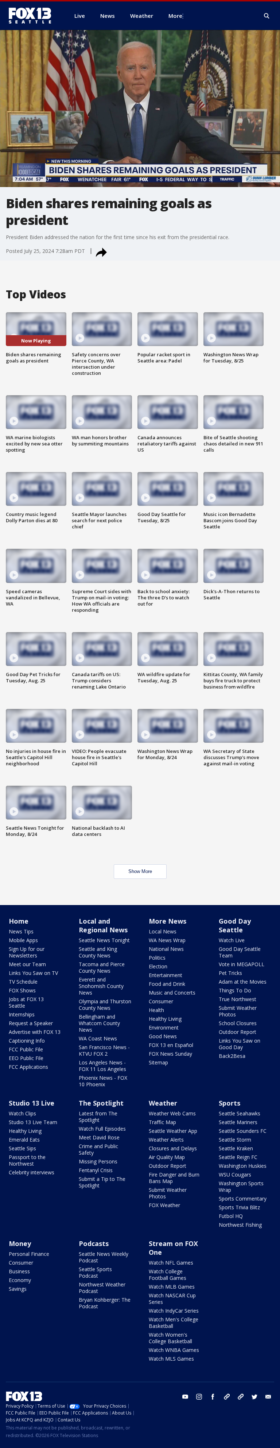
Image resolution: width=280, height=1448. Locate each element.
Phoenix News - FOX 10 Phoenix (103, 1081)
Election (158, 966)
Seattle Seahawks (239, 1113)
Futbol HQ (231, 1216)
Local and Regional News (103, 925)
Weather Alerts (166, 1139)
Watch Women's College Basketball (170, 1338)
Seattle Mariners (238, 1122)
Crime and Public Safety (98, 1149)
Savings (18, 1288)
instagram (199, 1397)
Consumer (161, 1001)
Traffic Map (162, 1122)
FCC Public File (26, 1049)
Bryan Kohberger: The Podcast (105, 1303)
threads (240, 1397)
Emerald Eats (24, 1139)
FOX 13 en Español (171, 1045)
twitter (254, 1397)
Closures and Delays (173, 1148)
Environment (164, 1027)
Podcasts (94, 1243)
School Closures (238, 1023)
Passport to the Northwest (27, 1160)
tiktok (227, 1397)
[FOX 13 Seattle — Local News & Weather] (33, 15)
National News (166, 948)
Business (19, 1271)
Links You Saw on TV (33, 972)
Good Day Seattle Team (240, 952)
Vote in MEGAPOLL (241, 964)
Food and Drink (167, 983)
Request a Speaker (31, 1023)
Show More (140, 871)
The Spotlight (101, 1103)
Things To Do (235, 990)
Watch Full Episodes (102, 1128)
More (175, 15)
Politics (157, 957)
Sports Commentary (243, 1198)
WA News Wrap (167, 940)
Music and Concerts (172, 992)
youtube (185, 1397)
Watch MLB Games (172, 1286)
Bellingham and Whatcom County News (99, 1023)
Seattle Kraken (236, 1148)
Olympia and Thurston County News (105, 1004)
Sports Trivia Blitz (239, 1207)
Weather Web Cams (172, 1113)
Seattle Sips (22, 1148)
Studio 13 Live (31, 1103)
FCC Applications (28, 1066)
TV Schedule (23, 981)
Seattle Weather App (173, 1130)
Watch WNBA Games (174, 1349)
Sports (229, 1103)
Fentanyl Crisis (96, 1170)
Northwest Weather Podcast (102, 1287)
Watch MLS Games (171, 1358)
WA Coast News (98, 1038)
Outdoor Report (237, 1031)
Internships (22, 1014)
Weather (163, 1103)
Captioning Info (27, 1040)
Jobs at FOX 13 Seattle (26, 1002)
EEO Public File (26, 1058)
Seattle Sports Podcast (95, 1272)
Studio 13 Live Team (33, 1122)
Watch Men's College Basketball (173, 1322)
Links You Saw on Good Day (239, 1044)
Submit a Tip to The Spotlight (102, 1182)
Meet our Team (27, 964)
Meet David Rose (99, 1137)
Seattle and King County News (98, 952)
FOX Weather (164, 1205)
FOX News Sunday (170, 1053)
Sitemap (158, 1062)
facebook (213, 1397)
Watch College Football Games (167, 1274)
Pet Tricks (230, 972)
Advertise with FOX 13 (35, 1031)
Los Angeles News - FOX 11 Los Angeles (102, 1065)
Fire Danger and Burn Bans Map (174, 1178)
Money (20, 1243)
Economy (20, 1280)
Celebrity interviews (31, 1172)
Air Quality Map (167, 1157)
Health (156, 1010)
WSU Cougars (235, 1174)
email (268, 1397)
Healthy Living (165, 1018)
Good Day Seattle (235, 925)
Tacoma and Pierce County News (102, 967)
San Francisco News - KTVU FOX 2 (104, 1050)
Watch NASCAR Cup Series (172, 1298)
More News (167, 921)
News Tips (21, 931)
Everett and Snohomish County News (101, 986)
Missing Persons (98, 1161)
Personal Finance (29, 1253)
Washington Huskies (243, 1165)
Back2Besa (232, 1055)
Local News (162, 931)
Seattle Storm (235, 1139)
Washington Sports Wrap (241, 1186)
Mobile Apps (23, 940)
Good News (163, 1036)
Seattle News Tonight (104, 940)
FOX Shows (22, 990)
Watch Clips (22, 1113)
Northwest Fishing (240, 1224)
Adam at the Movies (243, 981)
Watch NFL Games (171, 1262)
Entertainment (165, 975)
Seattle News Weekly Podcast (103, 1257)
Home (18, 921)
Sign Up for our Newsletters (26, 952)
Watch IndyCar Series (174, 1310)
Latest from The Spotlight (98, 1116)
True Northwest (237, 999)
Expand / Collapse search (266, 16)
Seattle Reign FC (238, 1157)
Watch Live (232, 940)
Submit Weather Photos (238, 1011)
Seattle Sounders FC (243, 1130)
